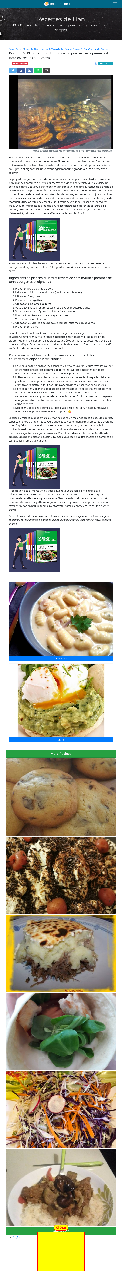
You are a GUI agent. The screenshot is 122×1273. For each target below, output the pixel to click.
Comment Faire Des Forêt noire (61, 874)
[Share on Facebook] (21, 70)
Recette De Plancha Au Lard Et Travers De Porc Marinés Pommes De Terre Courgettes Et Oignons (66, 49)
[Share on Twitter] (13, 70)
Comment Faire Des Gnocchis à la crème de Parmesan (61, 618)
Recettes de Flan (62, 4)
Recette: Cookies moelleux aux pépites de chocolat (61, 796)
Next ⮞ (61, 739)
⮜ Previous (61, 658)
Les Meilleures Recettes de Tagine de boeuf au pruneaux (61, 1186)
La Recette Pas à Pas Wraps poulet (61, 1030)
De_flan (19, 49)
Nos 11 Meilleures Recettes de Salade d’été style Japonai (61, 1108)
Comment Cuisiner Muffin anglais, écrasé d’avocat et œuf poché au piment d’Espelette (61, 699)
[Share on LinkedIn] (29, 70)
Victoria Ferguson (20, 63)
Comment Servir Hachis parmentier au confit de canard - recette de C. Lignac (61, 952)
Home (11, 49)
